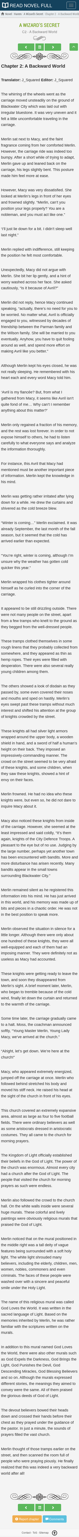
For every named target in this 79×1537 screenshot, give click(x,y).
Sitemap (44, 1532)
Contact (26, 1532)
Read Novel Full (30, 5)
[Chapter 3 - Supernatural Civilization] (53, 47)
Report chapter (28, 1519)
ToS (35, 1532)
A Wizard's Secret (39, 25)
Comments (56, 1519)
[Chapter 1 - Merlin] (26, 47)
